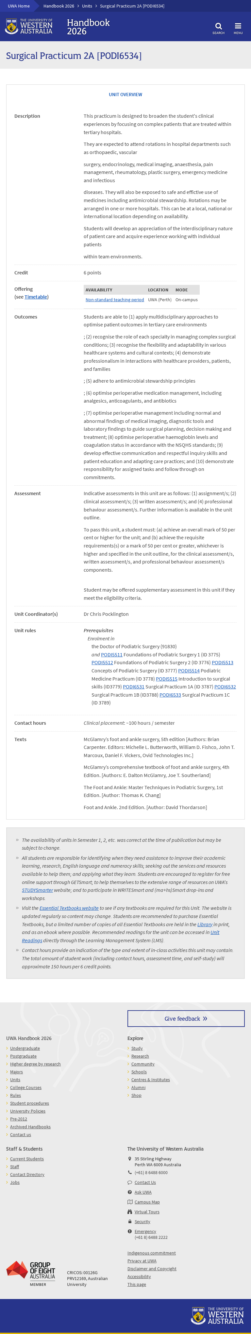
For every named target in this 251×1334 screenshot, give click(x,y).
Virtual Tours (147, 1212)
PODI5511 (112, 654)
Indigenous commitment (151, 1253)
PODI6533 (170, 694)
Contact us (20, 1134)
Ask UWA (143, 1192)
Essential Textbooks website (69, 908)
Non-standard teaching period (115, 300)
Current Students (27, 1159)
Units (87, 6)
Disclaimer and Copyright (151, 1269)
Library (204, 924)
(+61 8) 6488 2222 (151, 1237)
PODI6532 (225, 686)
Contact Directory (27, 1174)
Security (142, 1221)
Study (137, 1048)
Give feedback (182, 1018)
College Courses (26, 1087)
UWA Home (19, 6)
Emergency (145, 1231)
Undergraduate (25, 1048)
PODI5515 (166, 678)
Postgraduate (23, 1056)
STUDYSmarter (37, 890)
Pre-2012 (18, 1119)
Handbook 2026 (58, 6)
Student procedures (29, 1103)
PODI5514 (189, 670)
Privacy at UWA (142, 1261)
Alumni (138, 1087)
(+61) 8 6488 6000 (151, 1172)
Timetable (36, 296)
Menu (238, 32)
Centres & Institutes (150, 1080)
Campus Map (147, 1202)
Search (218, 32)
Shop (136, 1095)
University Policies (27, 1111)
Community (143, 1064)
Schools (139, 1072)
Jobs (15, 1182)
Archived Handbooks (30, 1127)
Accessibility (139, 1276)
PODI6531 (133, 686)
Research (140, 1056)
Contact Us (145, 1182)
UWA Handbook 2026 (29, 1038)
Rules (15, 1095)
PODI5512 (102, 662)
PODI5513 (222, 662)
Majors (16, 1072)
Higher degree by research (35, 1064)
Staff (14, 1166)
